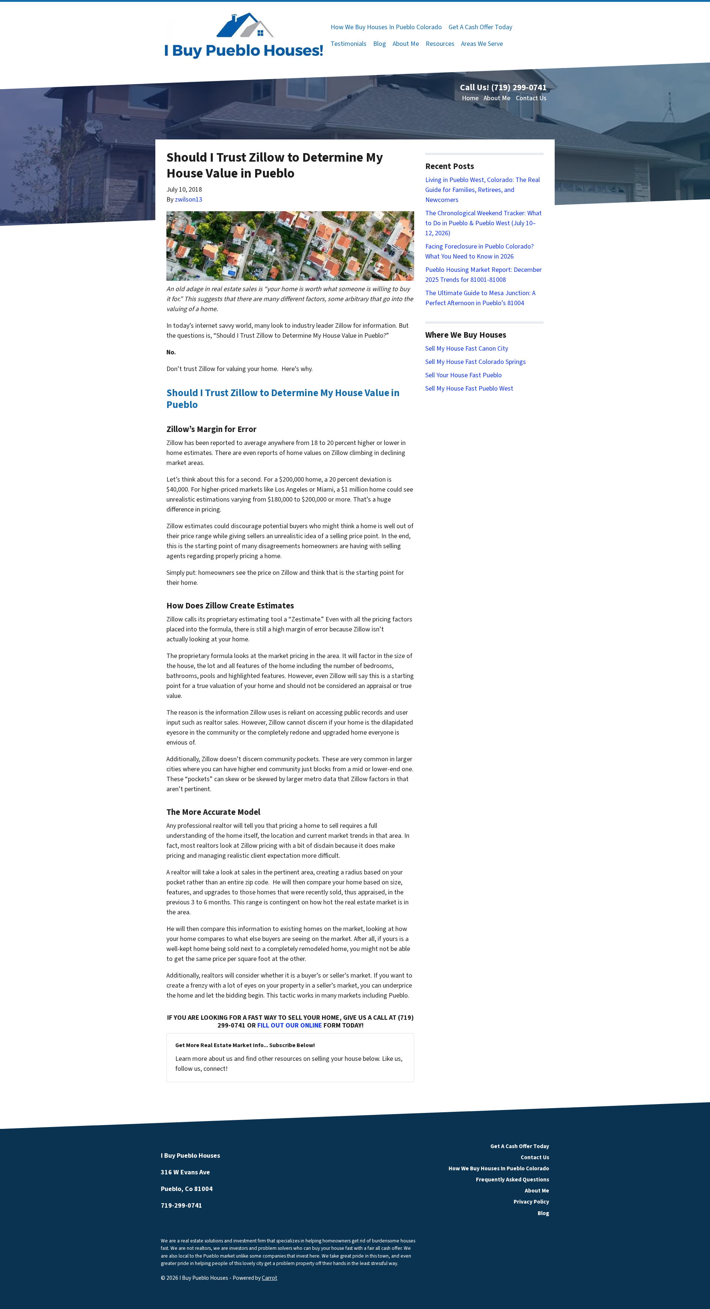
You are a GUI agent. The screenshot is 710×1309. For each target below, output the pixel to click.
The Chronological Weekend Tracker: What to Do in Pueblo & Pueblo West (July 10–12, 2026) (483, 223)
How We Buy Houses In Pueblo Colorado (386, 27)
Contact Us (531, 98)
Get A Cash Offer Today (480, 27)
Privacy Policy (531, 1202)
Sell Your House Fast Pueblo (463, 375)
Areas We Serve (482, 43)
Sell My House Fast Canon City (466, 348)
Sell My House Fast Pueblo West (469, 388)
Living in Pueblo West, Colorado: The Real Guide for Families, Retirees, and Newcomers (482, 190)
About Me (406, 43)
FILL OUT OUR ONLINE (289, 1025)
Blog (379, 43)
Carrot (269, 1278)
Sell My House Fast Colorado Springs (475, 362)
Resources (440, 43)
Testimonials (348, 43)
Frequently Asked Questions (512, 1179)
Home (470, 98)
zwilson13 (188, 199)
